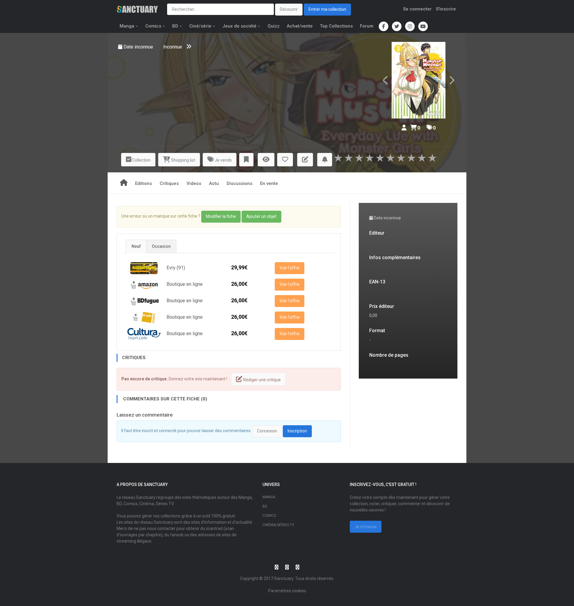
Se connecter (417, 9)
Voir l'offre (290, 267)
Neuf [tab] (136, 246)
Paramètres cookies (287, 590)
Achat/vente (300, 26)
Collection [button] (141, 160)
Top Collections (336, 26)
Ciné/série (200, 26)
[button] (246, 159)
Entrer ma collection (327, 9)
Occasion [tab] (161, 246)
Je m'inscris (366, 526)
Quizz (274, 26)
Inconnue (172, 47)
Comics (153, 26)
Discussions (239, 183)
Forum (366, 26)
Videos (194, 183)
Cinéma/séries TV (278, 525)
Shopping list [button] (182, 160)
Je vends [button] (223, 160)
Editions (143, 183)
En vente (269, 183)
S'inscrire (446, 9)
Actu (214, 183)
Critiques (169, 183)
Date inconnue (138, 47)
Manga (127, 26)
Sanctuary (283, 578)
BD (175, 26)
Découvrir (289, 9)
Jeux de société (239, 26)
